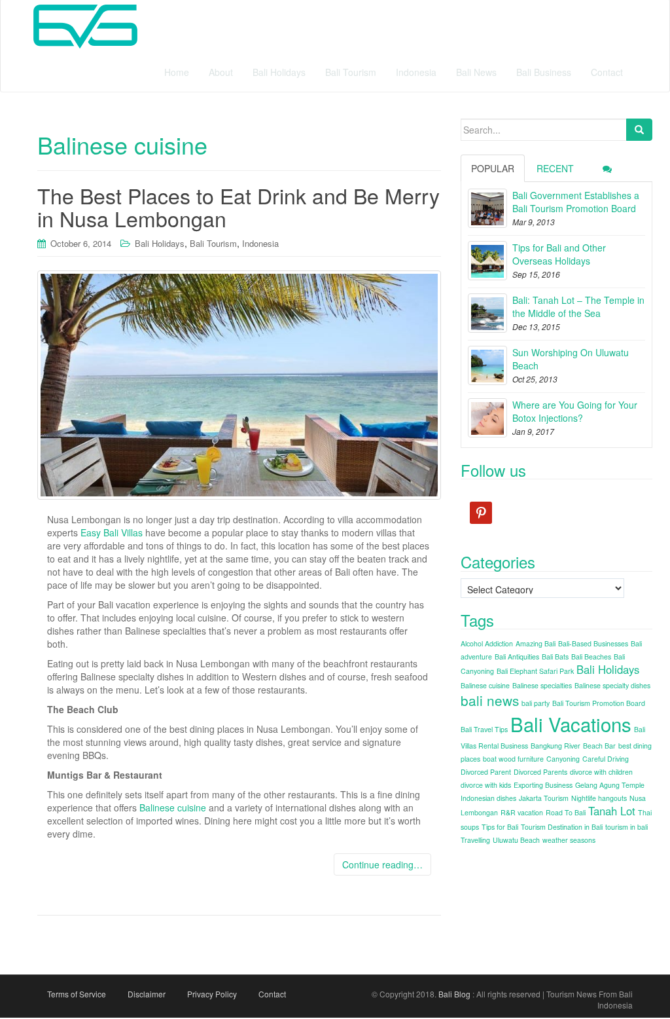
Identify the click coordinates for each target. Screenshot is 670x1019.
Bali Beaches (591, 656)
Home (176, 72)
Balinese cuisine (172, 807)
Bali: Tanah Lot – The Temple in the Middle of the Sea (578, 306)
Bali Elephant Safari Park (535, 671)
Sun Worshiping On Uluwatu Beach (570, 359)
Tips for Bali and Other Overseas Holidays (559, 254)
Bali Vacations (570, 723)
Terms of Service (76, 993)
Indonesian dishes (488, 798)
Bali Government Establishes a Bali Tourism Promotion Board (575, 202)
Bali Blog (454, 993)
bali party (535, 703)
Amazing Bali (535, 643)
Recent (555, 168)
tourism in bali (626, 827)
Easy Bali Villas (111, 532)
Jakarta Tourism (544, 798)
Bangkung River (555, 745)
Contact (607, 72)
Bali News (476, 72)
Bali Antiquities (517, 656)
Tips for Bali (500, 827)
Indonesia (416, 72)
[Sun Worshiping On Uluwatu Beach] (487, 365)
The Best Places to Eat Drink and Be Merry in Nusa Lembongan (238, 206)
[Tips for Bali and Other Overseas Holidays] (487, 260)
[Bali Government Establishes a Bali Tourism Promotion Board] (487, 208)
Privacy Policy (212, 993)
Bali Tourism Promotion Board (598, 703)
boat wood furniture (513, 759)
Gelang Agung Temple (609, 785)
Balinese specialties (542, 685)
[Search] (639, 130)
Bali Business (543, 72)
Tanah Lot (611, 811)
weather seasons (568, 840)
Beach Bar (599, 745)
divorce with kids (486, 785)
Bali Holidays (279, 72)
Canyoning (563, 759)
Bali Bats (555, 656)
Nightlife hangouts (599, 798)
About (221, 72)
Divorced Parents (540, 772)
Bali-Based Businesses (593, 643)
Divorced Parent (486, 772)
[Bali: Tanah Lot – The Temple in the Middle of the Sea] (487, 313)
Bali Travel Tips (484, 729)
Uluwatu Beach (516, 840)
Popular (492, 168)
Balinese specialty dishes (612, 685)
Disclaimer (147, 993)
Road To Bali (566, 812)
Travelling (475, 840)
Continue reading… (382, 864)
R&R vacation (522, 812)
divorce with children (601, 772)
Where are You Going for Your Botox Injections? (574, 411)
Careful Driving (605, 759)
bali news (490, 700)
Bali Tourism (350, 72)
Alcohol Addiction (487, 643)
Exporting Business (543, 785)
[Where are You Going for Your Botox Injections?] (487, 417)
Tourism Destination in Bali (562, 827)
